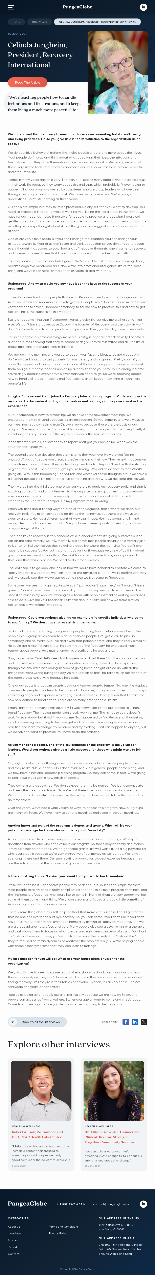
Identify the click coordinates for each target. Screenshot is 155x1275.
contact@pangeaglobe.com (112, 1204)
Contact (13, 1254)
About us (14, 1226)
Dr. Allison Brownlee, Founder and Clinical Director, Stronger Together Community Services (112, 1137)
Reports (13, 1247)
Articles (13, 1240)
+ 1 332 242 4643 (71, 1204)
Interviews (39, 21)
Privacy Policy (58, 1233)
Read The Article (27, 82)
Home (16, 21)
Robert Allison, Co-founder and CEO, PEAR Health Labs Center (37, 1134)
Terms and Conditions (64, 1226)
